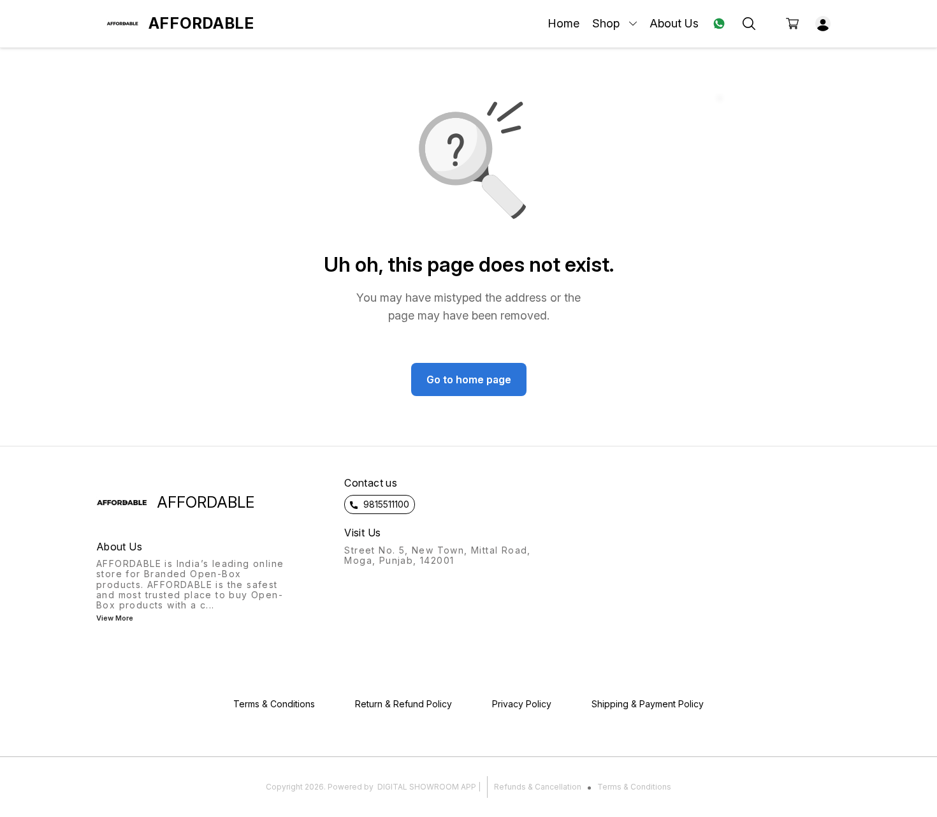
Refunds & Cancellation (537, 786)
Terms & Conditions (634, 786)
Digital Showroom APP (426, 786)
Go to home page (468, 379)
